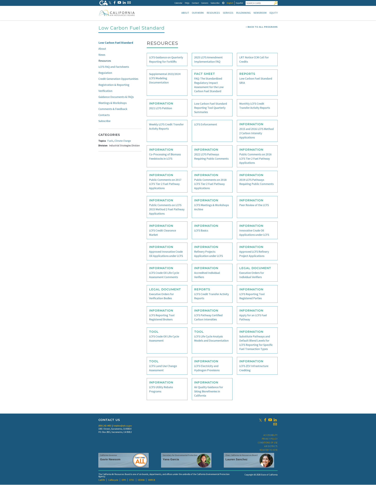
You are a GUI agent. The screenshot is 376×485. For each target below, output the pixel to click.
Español (239, 2)
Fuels (110, 140)
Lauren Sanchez (236, 459)
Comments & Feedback (112, 109)
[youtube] (270, 420)
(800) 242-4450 (104, 425)
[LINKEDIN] (124, 2)
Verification (105, 91)
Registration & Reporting (113, 85)
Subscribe (215, 2)
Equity (274, 12)
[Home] (116, 12)
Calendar (178, 2)
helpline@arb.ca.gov (123, 425)
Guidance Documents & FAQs (116, 97)
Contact (195, 2)
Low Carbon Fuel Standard (115, 42)
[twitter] (260, 420)
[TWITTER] (110, 2)
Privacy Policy (270, 438)
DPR (124, 480)
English (230, 2)
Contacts (104, 115)
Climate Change (122, 140)
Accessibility (270, 435)
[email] (275, 424)
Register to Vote (269, 450)
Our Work (198, 12)
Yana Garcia (171, 459)
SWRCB (151, 480)
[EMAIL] (129, 2)
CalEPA (101, 480)
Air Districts (271, 446)
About (185, 12)
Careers (204, 2)
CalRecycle (113, 480)
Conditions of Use (268, 442)
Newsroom (260, 12)
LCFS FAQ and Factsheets (113, 66)
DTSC (131, 480)
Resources (213, 12)
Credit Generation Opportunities (118, 79)
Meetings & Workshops (112, 103)
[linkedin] (275, 420)
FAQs (187, 2)
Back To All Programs (263, 27)
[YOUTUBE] (119, 2)
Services (228, 12)
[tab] (223, 3)
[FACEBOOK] (114, 2)
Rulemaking (243, 12)
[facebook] (265, 420)
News (101, 54)
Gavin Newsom (110, 459)
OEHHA (141, 480)
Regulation (105, 73)
